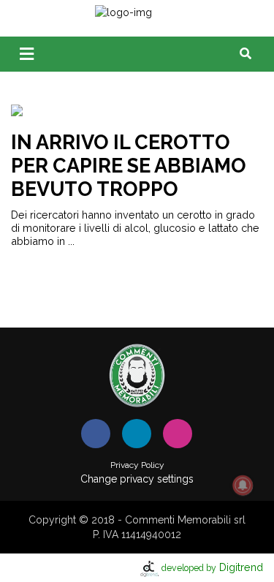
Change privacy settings (137, 479)
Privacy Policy (137, 465)
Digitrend (212, 567)
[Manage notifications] (242, 485)
